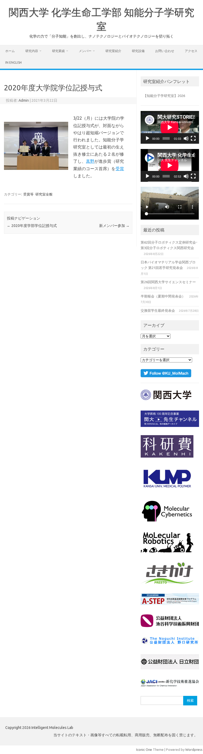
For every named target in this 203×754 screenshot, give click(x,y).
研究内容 (31, 51)
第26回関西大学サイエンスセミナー (168, 282)
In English (13, 62)
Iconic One (144, 749)
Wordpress (193, 749)
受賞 (120, 168)
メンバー (85, 51)
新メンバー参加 (114, 226)
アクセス (191, 51)
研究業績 (58, 51)
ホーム (10, 51)
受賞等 (28, 194)
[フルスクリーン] (193, 138)
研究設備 (138, 51)
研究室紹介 (113, 51)
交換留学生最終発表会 (158, 310)
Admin (24, 100)
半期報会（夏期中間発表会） (163, 296)
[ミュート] (186, 138)
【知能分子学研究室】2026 (164, 95)
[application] (170, 127)
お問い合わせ (164, 51)
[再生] (147, 138)
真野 (90, 161)
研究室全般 (44, 194)
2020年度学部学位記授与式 (32, 226)
